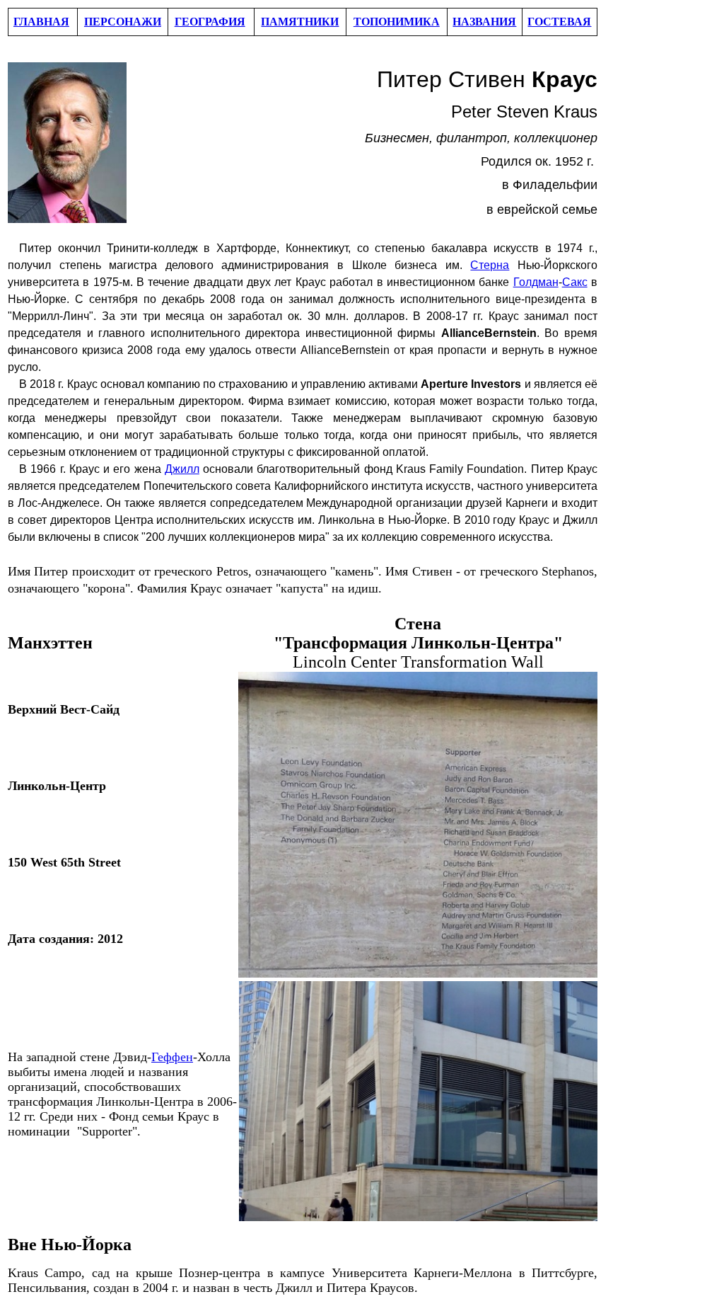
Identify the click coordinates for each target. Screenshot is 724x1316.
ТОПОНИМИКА (397, 22)
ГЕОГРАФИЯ (210, 22)
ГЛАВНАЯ (41, 22)
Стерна (489, 265)
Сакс (575, 282)
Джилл (182, 469)
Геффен (172, 1057)
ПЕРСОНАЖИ (122, 22)
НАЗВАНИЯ (484, 22)
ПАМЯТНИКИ (300, 22)
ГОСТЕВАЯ (559, 22)
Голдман (536, 282)
